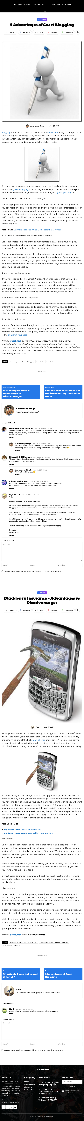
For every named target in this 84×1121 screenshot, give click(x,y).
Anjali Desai (14, 494)
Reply (11, 438)
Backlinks (40, 362)
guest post (15, 341)
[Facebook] (3, 1107)
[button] (44, 10)
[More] (77, 32)
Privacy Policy (69, 1092)
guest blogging (20, 189)
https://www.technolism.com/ (27, 412)
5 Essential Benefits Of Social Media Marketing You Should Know (62, 393)
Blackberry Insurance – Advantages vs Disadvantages (17, 393)
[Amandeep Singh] (28, 126)
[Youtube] (15, 1107)
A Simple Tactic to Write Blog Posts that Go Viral (37, 230)
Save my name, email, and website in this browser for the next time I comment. (33, 571)
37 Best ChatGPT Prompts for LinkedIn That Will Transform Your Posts (48, 1084)
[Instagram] (7, 1107)
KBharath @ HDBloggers (20, 457)
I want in (72, 1086)
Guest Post (50, 362)
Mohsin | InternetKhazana (21, 428)
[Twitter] (11, 1107)
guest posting (64, 192)
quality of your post (17, 335)
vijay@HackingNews (18, 481)
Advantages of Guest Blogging (22, 362)
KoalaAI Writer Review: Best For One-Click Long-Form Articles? (48, 1091)
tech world (52, 132)
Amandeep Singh (37, 126)
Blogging (42, 19)
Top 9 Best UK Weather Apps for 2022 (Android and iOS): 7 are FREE (47, 1099)
